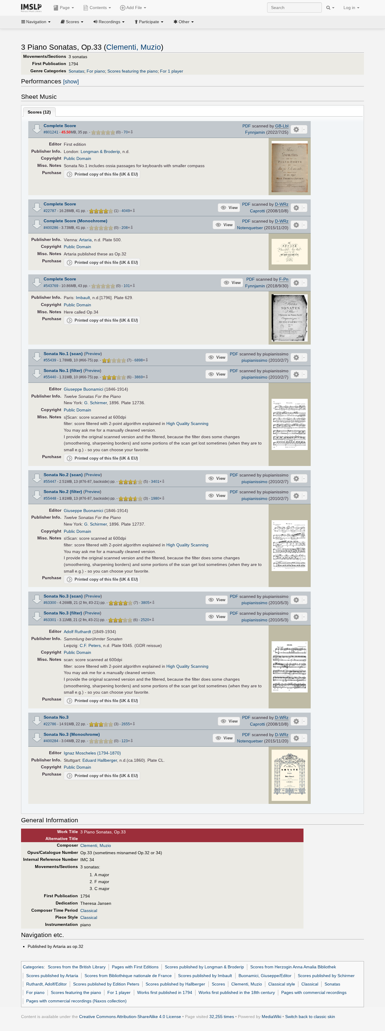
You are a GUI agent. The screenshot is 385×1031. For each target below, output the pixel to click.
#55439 (50, 360)
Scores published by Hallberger (175, 984)
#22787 (50, 211)
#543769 (51, 286)
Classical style (281, 984)
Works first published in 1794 (164, 992)
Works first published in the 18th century (237, 992)
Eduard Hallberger (99, 760)
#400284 (51, 741)
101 (127, 286)
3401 (155, 482)
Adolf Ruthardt (77, 631)
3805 (145, 603)
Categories (33, 966)
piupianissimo (254, 360)
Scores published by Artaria (52, 975)
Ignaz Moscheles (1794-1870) (92, 753)
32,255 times (221, 1016)
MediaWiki (271, 1016)
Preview (92, 353)
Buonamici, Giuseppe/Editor (265, 975)
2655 (126, 724)
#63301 (50, 620)
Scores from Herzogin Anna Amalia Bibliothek (293, 966)
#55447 (50, 482)
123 (125, 741)
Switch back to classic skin (310, 1016)
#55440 (50, 377)
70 (126, 132)
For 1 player (171, 71)
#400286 (51, 228)
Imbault (83, 297)
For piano (96, 71)
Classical (88, 910)
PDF (246, 125)
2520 (145, 620)
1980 (155, 498)
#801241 (51, 132)
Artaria (85, 239)
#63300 (50, 603)
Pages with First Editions (135, 966)
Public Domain (77, 158)
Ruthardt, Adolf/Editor (46, 984)
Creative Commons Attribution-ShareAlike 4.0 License (130, 1016)
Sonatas (76, 71)
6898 (138, 360)
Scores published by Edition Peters (106, 984)
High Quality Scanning (187, 423)
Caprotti (257, 210)
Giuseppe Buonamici (83, 389)
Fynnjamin (255, 132)
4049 (126, 211)
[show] (71, 82)
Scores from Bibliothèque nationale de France (128, 975)
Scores (218, 984)
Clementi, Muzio (133, 47)
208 (125, 228)
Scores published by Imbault (205, 975)
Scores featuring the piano (132, 71)
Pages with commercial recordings (313, 992)
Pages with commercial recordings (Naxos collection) (76, 1000)
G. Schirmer (95, 402)
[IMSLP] (33, 7)
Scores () (39, 112)
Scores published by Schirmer (326, 975)
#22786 (50, 724)
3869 (138, 377)
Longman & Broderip (100, 151)
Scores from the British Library (77, 966)
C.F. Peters (90, 645)
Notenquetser (250, 227)
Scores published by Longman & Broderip (204, 966)
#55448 (50, 498)
